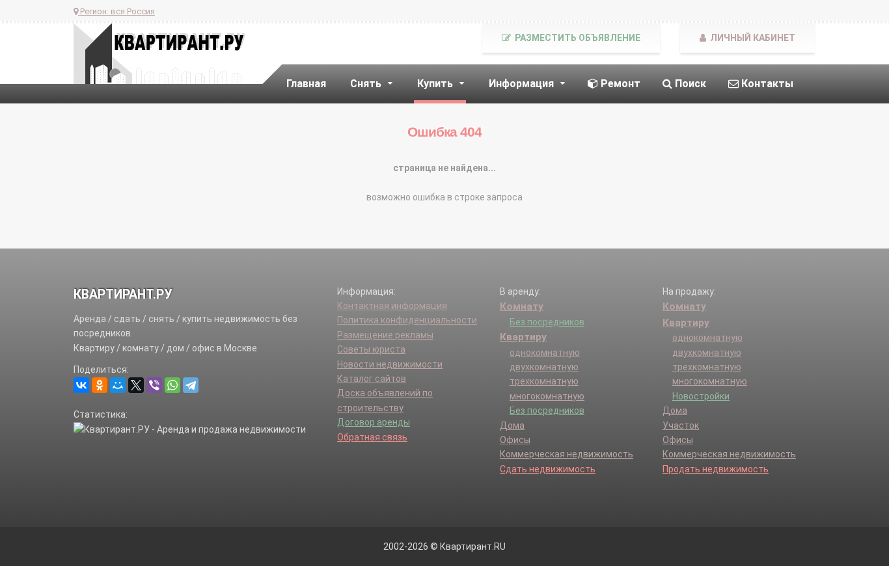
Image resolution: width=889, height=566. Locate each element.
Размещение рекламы (385, 335)
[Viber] (154, 385)
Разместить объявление (576, 38)
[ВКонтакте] (81, 385)
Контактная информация (392, 306)
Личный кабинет (751, 38)
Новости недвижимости (390, 364)
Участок (681, 425)
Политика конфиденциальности (407, 320)
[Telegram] (190, 385)
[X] (136, 385)
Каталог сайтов (371, 378)
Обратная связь (372, 437)
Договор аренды (373, 422)
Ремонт (619, 83)
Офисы (515, 440)
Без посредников (547, 322)
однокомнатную (545, 352)
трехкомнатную (544, 381)
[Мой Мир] (118, 385)
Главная (306, 83)
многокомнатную (547, 396)
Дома (512, 425)
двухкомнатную (544, 367)
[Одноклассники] (99, 385)
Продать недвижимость (716, 469)
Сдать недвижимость (547, 469)
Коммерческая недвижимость (566, 454)
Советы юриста (371, 349)
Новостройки (701, 396)
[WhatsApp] (172, 385)
